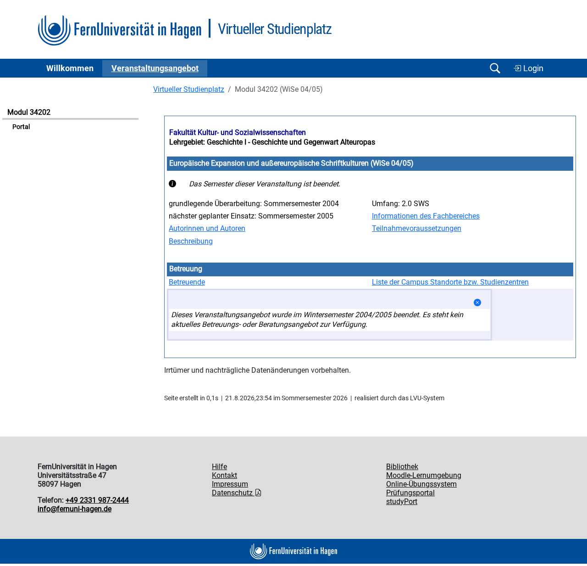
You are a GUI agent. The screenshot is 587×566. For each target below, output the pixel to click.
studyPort (401, 501)
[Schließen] (477, 302)
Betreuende (187, 282)
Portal (21, 127)
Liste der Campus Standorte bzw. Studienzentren (450, 282)
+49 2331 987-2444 (97, 500)
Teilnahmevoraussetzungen (416, 228)
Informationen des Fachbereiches (426, 216)
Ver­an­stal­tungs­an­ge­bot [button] (155, 68)
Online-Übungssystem (421, 484)
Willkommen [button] (70, 68)
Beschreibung (191, 241)
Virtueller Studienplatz (188, 89)
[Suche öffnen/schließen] (494, 68)
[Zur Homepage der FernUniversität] (119, 30)
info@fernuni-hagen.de (74, 508)
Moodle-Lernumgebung (423, 475)
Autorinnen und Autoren (207, 228)
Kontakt (224, 475)
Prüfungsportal (410, 492)
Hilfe (219, 466)
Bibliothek (402, 466)
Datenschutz (233, 492)
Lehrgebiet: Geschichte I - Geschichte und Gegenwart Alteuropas (272, 142)
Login (532, 68)
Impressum (230, 484)
